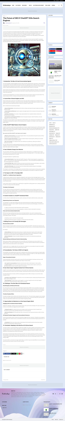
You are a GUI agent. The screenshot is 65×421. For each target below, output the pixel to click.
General (53, 5)
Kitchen (58, 133)
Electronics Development (38, 5)
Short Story (51, 136)
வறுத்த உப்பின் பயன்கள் (57, 75)
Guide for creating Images (57, 71)
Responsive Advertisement (24, 27)
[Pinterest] (19, 354)
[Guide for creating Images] (51, 72)
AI (50, 122)
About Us (57, 0)
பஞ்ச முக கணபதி (57, 80)
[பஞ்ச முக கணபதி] (51, 81)
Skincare (58, 136)
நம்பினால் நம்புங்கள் (52, 143)
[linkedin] (52, 53)
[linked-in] (57, 394)
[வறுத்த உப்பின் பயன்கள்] (51, 77)
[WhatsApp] (17, 354)
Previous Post (6, 379)
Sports (51, 138)
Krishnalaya (7, 5)
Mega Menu (24, 5)
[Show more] (23, 354)
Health (30, 5)
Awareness (51, 124)
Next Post (43, 379)
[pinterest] (62, 394)
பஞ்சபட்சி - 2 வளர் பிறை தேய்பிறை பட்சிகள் (55, 403)
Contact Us (61, 0)
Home (54, 0)
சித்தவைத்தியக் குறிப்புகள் (54, 141)
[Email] (21, 354)
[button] (59, 5)
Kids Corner (51, 133)
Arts (54, 122)
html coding (47, 5)
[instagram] (59, 51)
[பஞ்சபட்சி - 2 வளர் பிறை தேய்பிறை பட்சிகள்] (46, 405)
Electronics (18, 5)
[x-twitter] (59, 49)
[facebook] (52, 49)
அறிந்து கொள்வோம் (53, 140)
